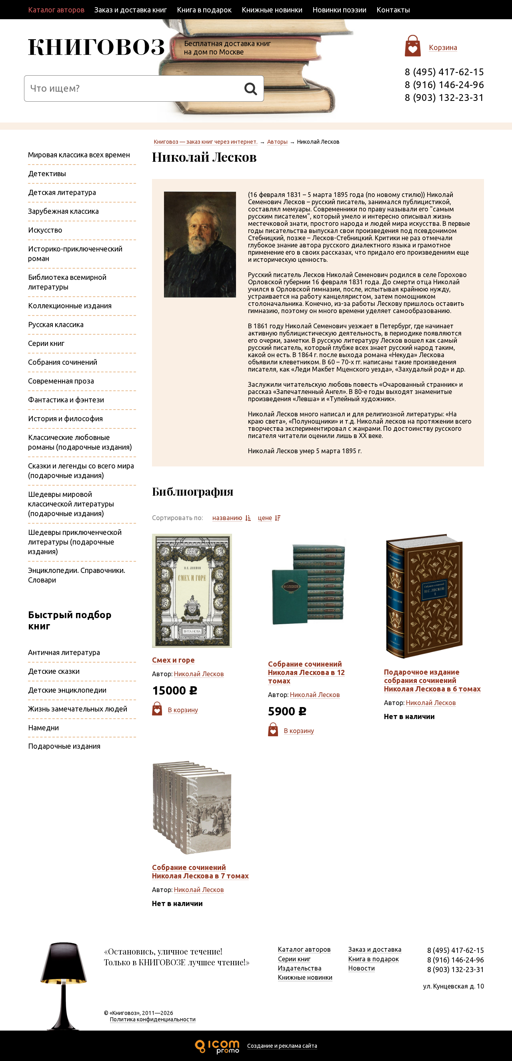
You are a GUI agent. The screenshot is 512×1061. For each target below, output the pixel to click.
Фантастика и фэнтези (66, 400)
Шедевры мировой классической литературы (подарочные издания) (71, 503)
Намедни (43, 727)
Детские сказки (54, 671)
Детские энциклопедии (67, 690)
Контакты (393, 10)
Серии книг (46, 343)
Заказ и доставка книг (130, 10)
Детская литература (62, 192)
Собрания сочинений (62, 362)
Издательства (300, 968)
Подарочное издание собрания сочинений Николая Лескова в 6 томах (432, 680)
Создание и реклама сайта (282, 1046)
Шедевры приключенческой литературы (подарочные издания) (75, 541)
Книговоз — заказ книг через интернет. (206, 142)
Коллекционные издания (70, 305)
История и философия (65, 418)
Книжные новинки (272, 10)
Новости (361, 968)
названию (227, 517)
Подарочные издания (64, 746)
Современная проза (61, 381)
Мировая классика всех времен (79, 155)
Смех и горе (173, 660)
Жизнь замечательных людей (77, 709)
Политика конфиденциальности (153, 1019)
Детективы (47, 173)
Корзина (443, 47)
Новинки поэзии (339, 10)
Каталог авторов (56, 10)
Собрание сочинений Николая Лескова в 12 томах (306, 672)
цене (265, 517)
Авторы (277, 142)
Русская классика (56, 324)
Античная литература (64, 652)
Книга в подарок (204, 10)
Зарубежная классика (63, 211)
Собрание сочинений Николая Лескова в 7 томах (200, 871)
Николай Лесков (199, 673)
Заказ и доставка (375, 949)
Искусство (45, 230)
